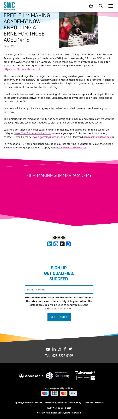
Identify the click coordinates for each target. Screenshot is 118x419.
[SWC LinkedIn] (54, 349)
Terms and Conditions (94, 402)
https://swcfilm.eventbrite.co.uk (22, 69)
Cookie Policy (75, 402)
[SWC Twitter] (70, 349)
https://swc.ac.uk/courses (71, 147)
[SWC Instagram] (59, 349)
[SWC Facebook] (65, 349)
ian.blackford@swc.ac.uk (98, 137)
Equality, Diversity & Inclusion (28, 402)
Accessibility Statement (56, 402)
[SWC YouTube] (48, 349)
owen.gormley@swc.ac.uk (48, 137)
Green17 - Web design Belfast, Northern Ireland (59, 413)
